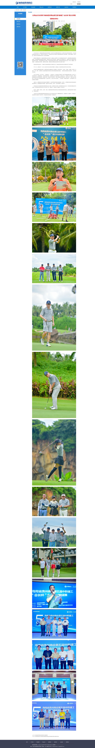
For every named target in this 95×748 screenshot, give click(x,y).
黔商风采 (50, 7)
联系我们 (74, 7)
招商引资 (58, 7)
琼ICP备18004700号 (59, 744)
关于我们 (25, 7)
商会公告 (41, 7)
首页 (18, 7)
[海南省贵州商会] (24, 1)
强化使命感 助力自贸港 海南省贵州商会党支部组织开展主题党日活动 (47, 736)
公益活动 (66, 7)
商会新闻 (33, 7)
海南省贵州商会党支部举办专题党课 (41, 735)
